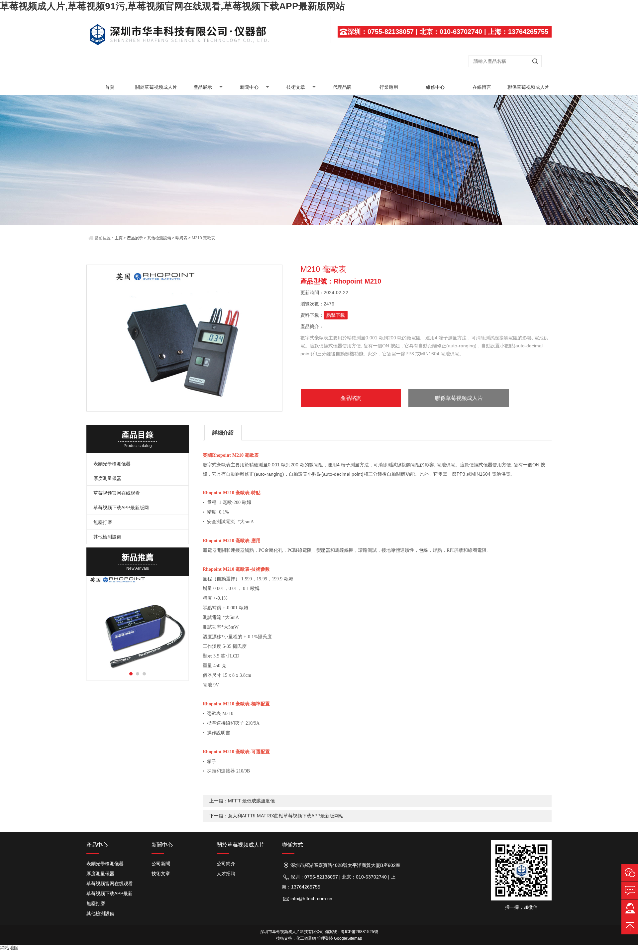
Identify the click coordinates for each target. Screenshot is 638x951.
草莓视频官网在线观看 (116, 493)
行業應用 (388, 87)
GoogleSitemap (348, 938)
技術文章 (295, 87)
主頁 (119, 238)
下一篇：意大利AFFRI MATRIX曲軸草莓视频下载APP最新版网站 (276, 815)
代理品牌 (342, 87)
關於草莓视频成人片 (156, 87)
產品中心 (97, 845)
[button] (131, 673)
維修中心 (435, 87)
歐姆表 (181, 238)
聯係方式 (292, 845)
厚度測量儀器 (107, 478)
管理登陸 (325, 938)
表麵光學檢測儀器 (112, 463)
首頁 (109, 87)
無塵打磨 (102, 522)
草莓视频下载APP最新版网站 (114, 893)
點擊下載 (335, 315)
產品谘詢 (351, 398)
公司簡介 (226, 863)
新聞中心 (249, 87)
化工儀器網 (306, 938)
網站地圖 (9, 947)
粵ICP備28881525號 (359, 931)
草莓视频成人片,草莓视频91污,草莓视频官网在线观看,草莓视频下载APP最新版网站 (172, 6)
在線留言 (482, 87)
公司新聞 (161, 863)
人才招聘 (226, 873)
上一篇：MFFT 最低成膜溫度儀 (242, 800)
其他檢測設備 (159, 238)
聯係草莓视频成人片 (528, 87)
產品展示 (202, 87)
